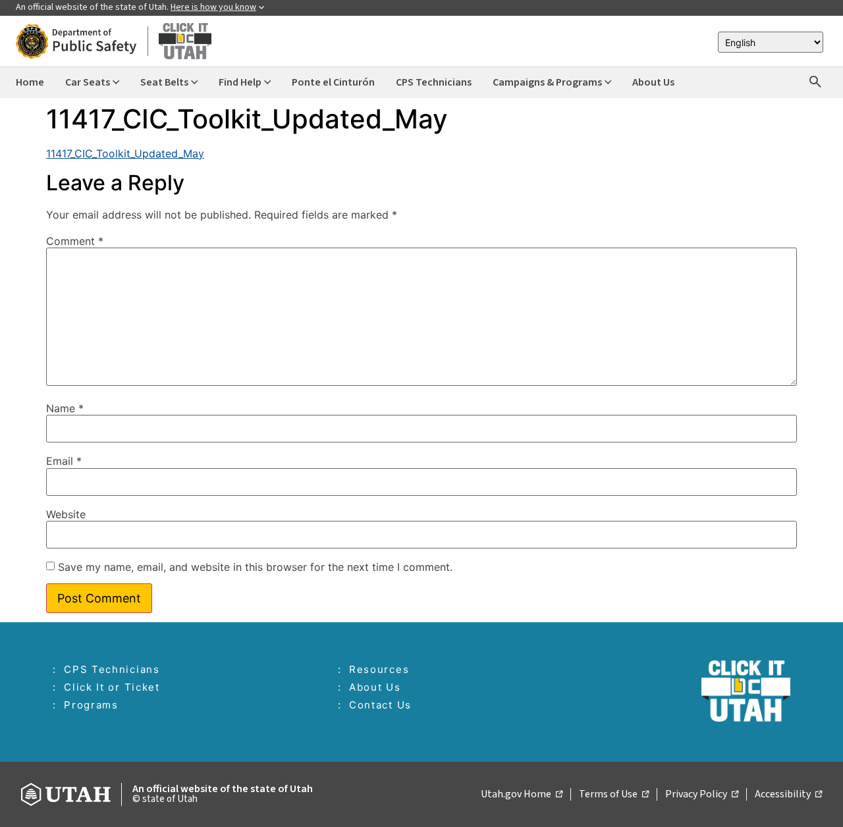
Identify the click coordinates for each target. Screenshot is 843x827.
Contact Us (380, 705)
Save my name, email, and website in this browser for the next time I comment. (255, 567)
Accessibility (788, 794)
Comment (74, 241)
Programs (91, 705)
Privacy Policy (701, 794)
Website (66, 514)
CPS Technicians (112, 669)
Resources (379, 669)
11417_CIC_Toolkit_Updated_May (125, 153)
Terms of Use (614, 794)
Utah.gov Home (521, 794)
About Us (375, 687)
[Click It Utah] (114, 41)
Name (65, 408)
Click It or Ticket (112, 687)
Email (64, 461)
